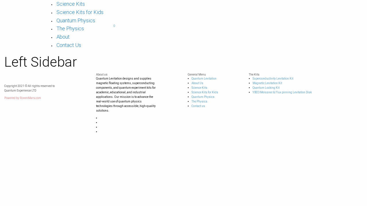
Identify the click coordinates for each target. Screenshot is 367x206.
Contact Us (68, 45)
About (63, 37)
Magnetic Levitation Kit (267, 83)
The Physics (70, 28)
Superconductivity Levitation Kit (273, 78)
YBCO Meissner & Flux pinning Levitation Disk (282, 92)
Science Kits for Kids (80, 12)
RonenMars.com (30, 98)
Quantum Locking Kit (266, 87)
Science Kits (70, 4)
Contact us (198, 106)
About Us (197, 83)
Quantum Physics (75, 20)
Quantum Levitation (204, 78)
